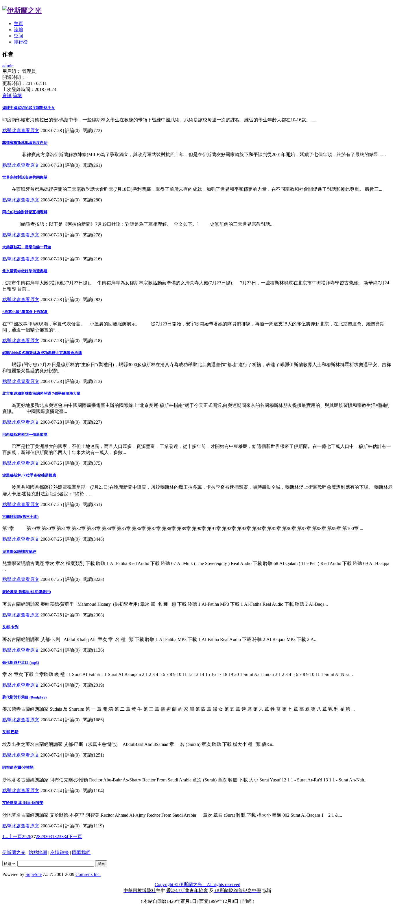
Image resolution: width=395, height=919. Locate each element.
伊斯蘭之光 (13, 852)
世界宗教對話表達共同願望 (24, 177)
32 (56, 836)
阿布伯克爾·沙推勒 (18, 767)
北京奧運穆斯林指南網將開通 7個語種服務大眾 (41, 393)
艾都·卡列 (10, 627)
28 (38, 836)
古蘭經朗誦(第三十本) (20, 516)
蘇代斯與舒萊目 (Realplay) (24, 697)
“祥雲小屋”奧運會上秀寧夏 (25, 312)
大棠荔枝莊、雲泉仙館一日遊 (26, 247)
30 (47, 836)
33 (61, 836)
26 (29, 836)
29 (42, 836)
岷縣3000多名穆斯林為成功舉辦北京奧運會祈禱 (42, 353)
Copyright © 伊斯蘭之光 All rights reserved (197, 884)
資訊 (7, 95)
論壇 (18, 29)
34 (66, 836)
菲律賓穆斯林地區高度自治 (24, 142)
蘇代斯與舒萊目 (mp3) (20, 662)
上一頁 (15, 836)
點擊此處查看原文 (20, 130)
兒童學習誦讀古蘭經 (19, 551)
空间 (18, 35)
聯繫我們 (81, 852)
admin (8, 65)
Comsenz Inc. (88, 874)
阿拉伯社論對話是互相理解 (24, 212)
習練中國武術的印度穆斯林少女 (28, 107)
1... (5, 836)
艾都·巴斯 (10, 732)
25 (24, 836)
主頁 (18, 23)
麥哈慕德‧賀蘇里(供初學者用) (26, 592)
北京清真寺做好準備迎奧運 (24, 271)
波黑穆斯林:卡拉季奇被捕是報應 (29, 475)
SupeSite (33, 874)
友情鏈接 (59, 852)
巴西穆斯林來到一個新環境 (24, 434)
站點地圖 (38, 852)
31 (52, 836)
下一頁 (75, 836)
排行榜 (21, 41)
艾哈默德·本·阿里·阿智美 (22, 803)
